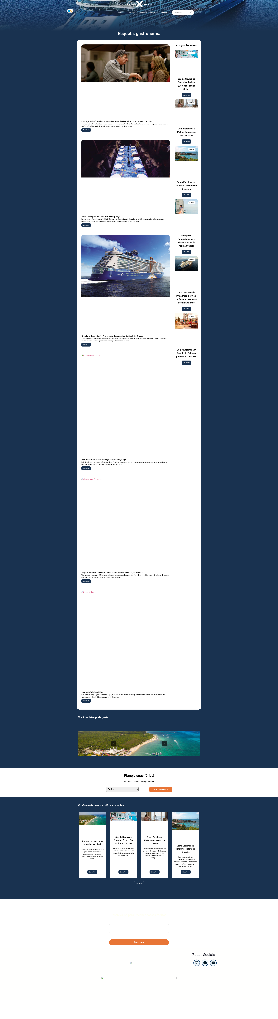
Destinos (131, 12)
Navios (120, 12)
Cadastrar (139, 942)
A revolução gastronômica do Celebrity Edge (100, 216)
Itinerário (163, 12)
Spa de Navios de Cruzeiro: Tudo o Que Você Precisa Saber (123, 840)
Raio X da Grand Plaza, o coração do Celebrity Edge (103, 459)
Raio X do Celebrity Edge (92, 692)
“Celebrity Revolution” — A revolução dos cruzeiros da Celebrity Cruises (112, 336)
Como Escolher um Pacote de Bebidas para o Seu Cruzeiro (186, 353)
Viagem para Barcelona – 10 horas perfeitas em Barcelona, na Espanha (112, 572)
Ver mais (139, 883)
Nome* (111, 922)
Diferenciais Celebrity (147, 12)
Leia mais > (92, 872)
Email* (111, 930)
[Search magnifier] (191, 12)
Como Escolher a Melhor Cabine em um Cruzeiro (186, 132)
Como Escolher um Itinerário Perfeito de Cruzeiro (186, 185)
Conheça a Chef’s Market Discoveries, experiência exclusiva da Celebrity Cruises (116, 121)
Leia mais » (86, 130)
